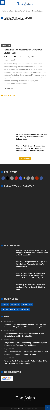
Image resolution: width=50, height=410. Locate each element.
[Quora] (37, 178)
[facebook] (3, 178)
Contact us (15, 304)
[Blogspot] (32, 178)
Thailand (6, 45)
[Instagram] (20, 178)
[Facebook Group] (41, 178)
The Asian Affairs (12, 57)
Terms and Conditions (10, 309)
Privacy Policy (27, 304)
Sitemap (5, 304)
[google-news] (24, 178)
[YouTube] (16, 178)
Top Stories (25, 309)
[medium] (12, 178)
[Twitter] (7, 178)
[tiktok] (28, 178)
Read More (9, 89)
